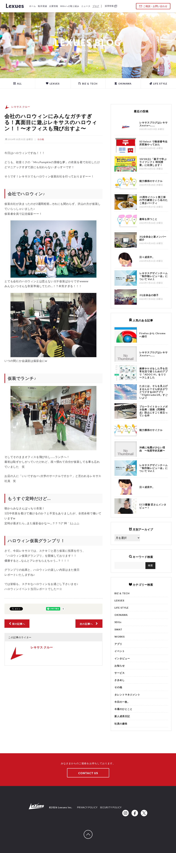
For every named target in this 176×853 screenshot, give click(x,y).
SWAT (118, 629)
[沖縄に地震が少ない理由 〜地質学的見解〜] (125, 449)
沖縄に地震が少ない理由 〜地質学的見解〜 (152, 449)
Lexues (15, 5)
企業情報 (53, 6)
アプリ (118, 643)
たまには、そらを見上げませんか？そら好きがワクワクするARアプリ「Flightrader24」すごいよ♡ (153, 391)
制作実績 (42, 6)
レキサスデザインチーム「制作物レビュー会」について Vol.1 (153, 468)
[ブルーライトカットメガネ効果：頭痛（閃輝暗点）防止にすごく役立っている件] (125, 411)
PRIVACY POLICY (87, 807)
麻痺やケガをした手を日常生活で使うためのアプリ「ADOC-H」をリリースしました (153, 373)
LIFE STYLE (159, 83)
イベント (119, 651)
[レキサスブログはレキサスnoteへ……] (125, 354)
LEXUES (54, 83)
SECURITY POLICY (111, 807)
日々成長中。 (147, 487)
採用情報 (109, 6)
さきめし (119, 680)
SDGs (118, 622)
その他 (40, 139)
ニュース (85, 6)
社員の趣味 (120, 723)
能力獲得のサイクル (151, 429)
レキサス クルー (20, 106)
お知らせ (119, 665)
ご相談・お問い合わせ (155, 6)
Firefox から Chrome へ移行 (152, 335)
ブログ (95, 6)
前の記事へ (18, 623)
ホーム (32, 6)
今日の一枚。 (122, 701)
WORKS (119, 636)
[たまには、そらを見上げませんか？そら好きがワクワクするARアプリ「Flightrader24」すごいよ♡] (125, 392)
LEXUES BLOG (88, 42)
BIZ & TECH (89, 83)
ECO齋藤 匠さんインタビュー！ (153, 506)
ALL (19, 83)
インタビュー (122, 658)
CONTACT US (88, 773)
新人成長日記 (122, 716)
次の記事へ (87, 623)
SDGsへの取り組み (69, 6)
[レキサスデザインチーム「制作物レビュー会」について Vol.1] (125, 468)
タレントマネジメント (127, 694)
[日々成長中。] (125, 487)
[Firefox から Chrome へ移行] (125, 335)
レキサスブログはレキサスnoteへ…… (153, 354)
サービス (119, 672)
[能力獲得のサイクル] (125, 430)
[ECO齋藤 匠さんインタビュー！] (125, 506)
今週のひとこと (123, 708)
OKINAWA (124, 83)
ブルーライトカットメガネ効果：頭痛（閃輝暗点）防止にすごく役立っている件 (153, 411)
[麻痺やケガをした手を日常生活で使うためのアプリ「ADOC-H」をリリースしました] (125, 373)
